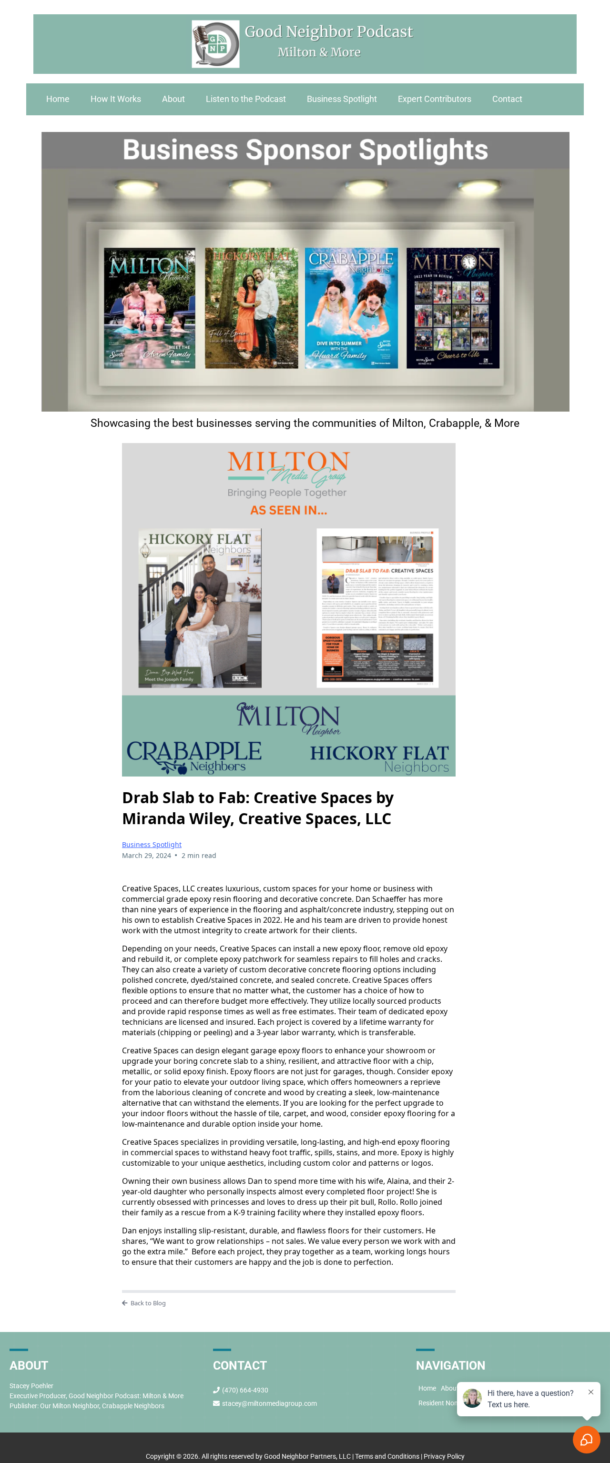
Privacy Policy (443, 1456)
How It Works (116, 99)
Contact (507, 99)
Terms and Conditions (387, 1456)
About (173, 99)
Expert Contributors (434, 99)
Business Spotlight (342, 99)
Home (58, 99)
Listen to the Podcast (246, 99)
